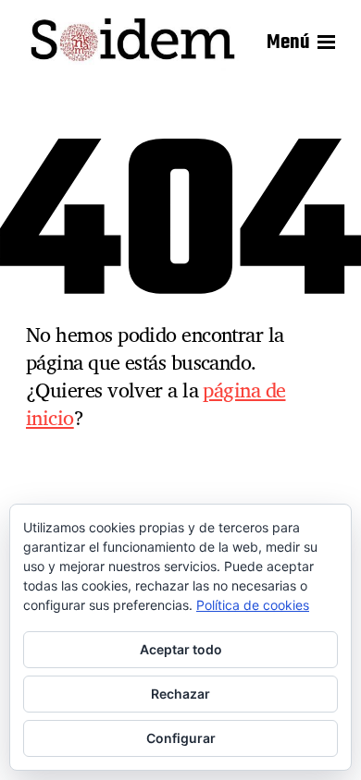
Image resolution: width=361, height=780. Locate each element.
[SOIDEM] (132, 42)
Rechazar (180, 693)
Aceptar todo (181, 649)
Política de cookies (252, 605)
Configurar (181, 738)
